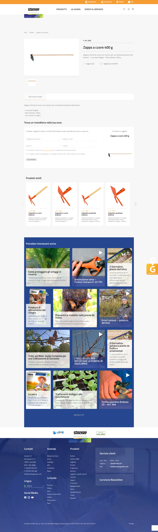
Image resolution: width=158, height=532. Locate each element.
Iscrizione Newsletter (111, 480)
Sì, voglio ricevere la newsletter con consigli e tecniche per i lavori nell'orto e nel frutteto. (56, 154)
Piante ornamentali (53, 494)
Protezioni (73, 483)
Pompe (72, 465)
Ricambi (73, 498)
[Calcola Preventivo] (90, 2)
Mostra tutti (79, 415)
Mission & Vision (53, 456)
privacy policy (47, 150)
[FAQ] (130, 2)
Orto (48, 491)
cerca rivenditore (31, 159)
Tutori (72, 495)
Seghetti (73, 462)
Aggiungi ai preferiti (111, 64)
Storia (49, 459)
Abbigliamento (75, 486)
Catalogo (50, 462)
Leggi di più (90, 64)
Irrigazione (74, 468)
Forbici (72, 456)
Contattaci (50, 468)
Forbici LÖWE (74, 459)
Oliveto (49, 488)
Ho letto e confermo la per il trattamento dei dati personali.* (52, 150)
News (49, 471)
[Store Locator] (120, 2)
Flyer (48, 503)
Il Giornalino (51, 500)
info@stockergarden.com (33, 474)
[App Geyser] (106, 2)
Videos (49, 497)
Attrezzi (73, 471)
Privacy (131, 524)
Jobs (48, 465)
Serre (72, 489)
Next (135, 204)
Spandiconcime (75, 492)
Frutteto (50, 485)
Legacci (72, 480)
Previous (22, 204)
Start (25, 32)
